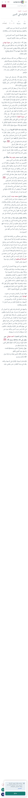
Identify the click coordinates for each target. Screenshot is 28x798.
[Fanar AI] (3, 794)
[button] (14, 23)
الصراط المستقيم (21, 259)
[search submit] (4, 5)
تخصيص (20, 788)
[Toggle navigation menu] (26, 2)
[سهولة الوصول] (5, 2)
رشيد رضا (12, 157)
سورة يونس (6, 42)
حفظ (24, 24)
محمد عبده (14, 196)
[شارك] (3, 790)
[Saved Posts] (2, 2)
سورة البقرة (20, 116)
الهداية (24, 296)
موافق (15, 793)
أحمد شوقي (10, 336)
